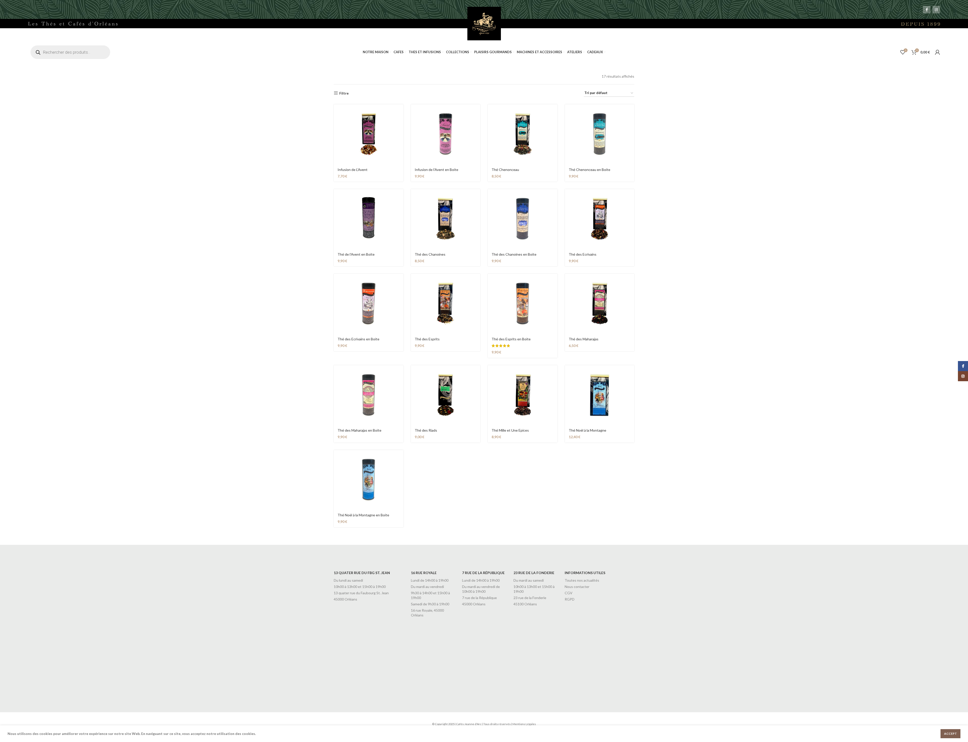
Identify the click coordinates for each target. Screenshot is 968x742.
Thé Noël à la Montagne (587, 430)
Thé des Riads (426, 430)
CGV (568, 593)
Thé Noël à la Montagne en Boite (363, 515)
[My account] (937, 52)
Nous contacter (577, 586)
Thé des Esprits (427, 339)
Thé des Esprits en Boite (511, 339)
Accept (950, 733)
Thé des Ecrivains (582, 254)
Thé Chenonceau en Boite (589, 169)
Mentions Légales (524, 724)
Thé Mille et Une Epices (510, 430)
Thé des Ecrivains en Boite (358, 339)
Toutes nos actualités (582, 580)
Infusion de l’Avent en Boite (436, 169)
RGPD (569, 599)
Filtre (344, 93)
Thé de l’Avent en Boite (356, 254)
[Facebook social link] (926, 9)
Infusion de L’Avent (353, 169)
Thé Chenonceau (505, 169)
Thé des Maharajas (583, 339)
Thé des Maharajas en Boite (359, 430)
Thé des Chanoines (430, 254)
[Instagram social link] (936, 9)
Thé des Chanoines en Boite (514, 254)
